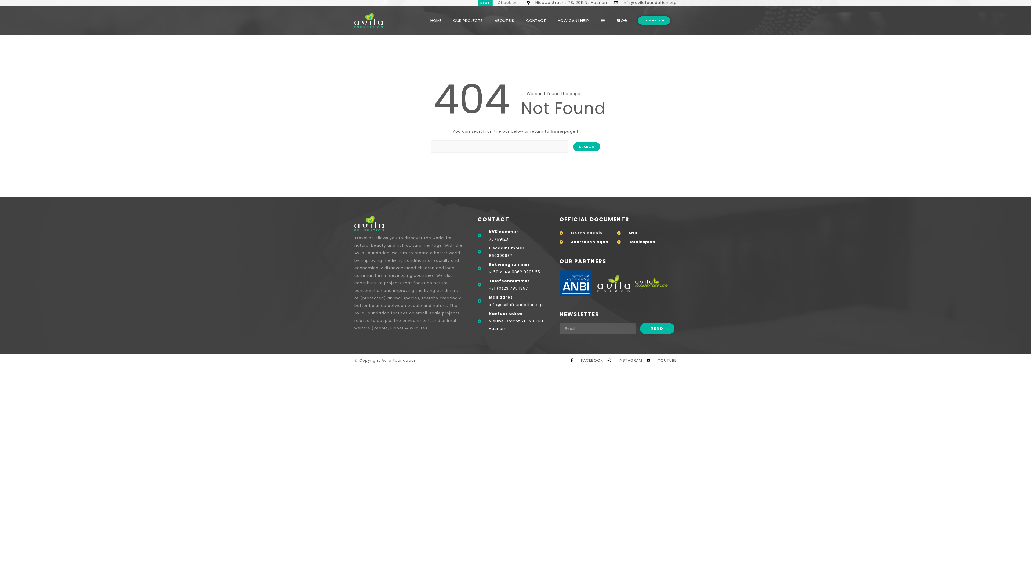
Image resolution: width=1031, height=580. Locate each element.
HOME (435, 20)
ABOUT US (504, 20)
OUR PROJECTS (468, 20)
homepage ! (565, 131)
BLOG (622, 20)
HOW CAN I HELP (573, 20)
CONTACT (536, 20)
